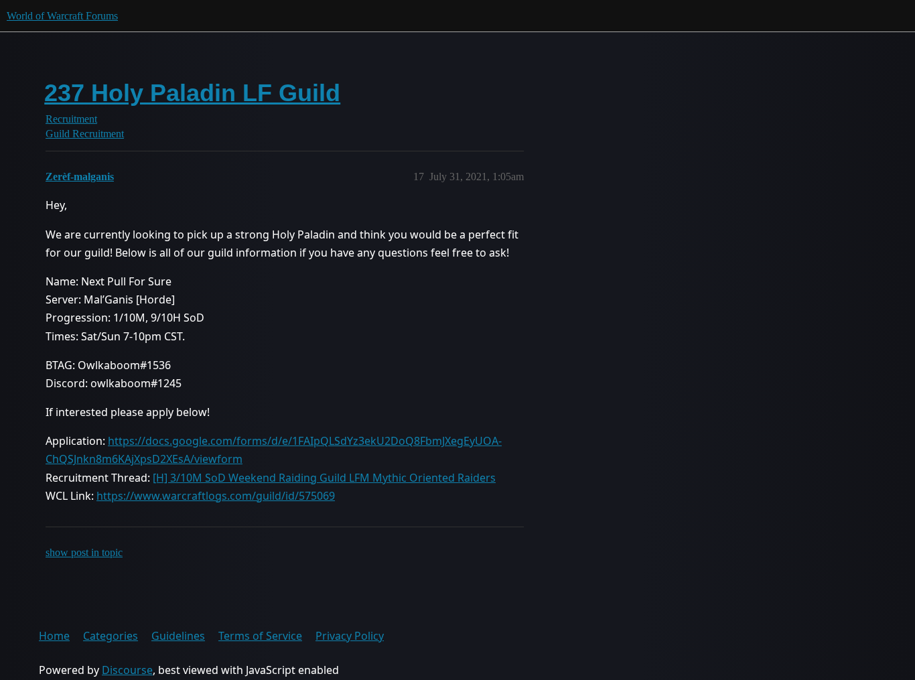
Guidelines (178, 635)
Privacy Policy (349, 635)
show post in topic (84, 552)
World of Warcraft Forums (62, 15)
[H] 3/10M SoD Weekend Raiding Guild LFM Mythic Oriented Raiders (324, 477)
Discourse (127, 670)
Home (54, 635)
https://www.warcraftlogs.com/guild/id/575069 (215, 495)
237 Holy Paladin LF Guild (192, 93)
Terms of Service (260, 635)
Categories (110, 635)
